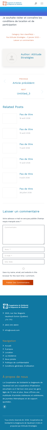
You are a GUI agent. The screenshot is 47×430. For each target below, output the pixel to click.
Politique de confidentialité (17, 362)
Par (15, 37)
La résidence (10, 356)
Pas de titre (26, 114)
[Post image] (10, 118)
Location (9, 352)
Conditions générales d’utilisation (19, 366)
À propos (9, 349)
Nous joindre (10, 359)
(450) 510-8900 (12, 325)
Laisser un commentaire (23, 40)
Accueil (8, 346)
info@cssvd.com (12, 330)
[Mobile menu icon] (41, 3)
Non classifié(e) (26, 34)
